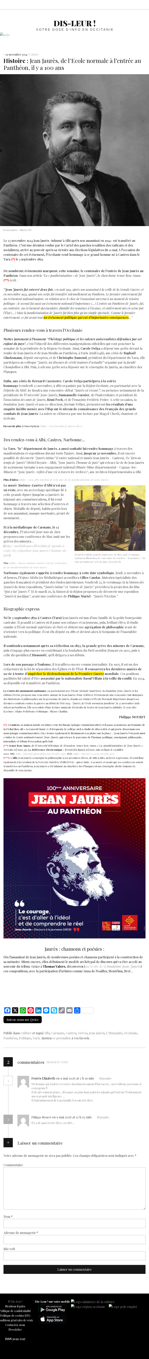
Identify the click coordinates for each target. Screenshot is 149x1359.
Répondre (105, 1078)
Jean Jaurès (97, 1033)
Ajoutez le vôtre (57, 1062)
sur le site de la (113, 966)
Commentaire (13, 1165)
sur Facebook (109, 4)
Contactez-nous (15, 1325)
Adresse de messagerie (20, 1232)
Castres (71, 1033)
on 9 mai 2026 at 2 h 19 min (75, 1078)
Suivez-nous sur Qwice (23, 1020)
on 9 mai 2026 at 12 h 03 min (72, 1117)
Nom (8, 1216)
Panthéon (10, 1038)
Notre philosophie (134, 4)
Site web (9, 1249)
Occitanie (130, 1033)
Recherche (143, 4)
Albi (47, 1033)
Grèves (82, 1033)
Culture (34, 55)
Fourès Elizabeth (43, 1078)
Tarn (36, 1038)
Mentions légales (15, 1306)
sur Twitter (117, 4)
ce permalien (61, 1038)
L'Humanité (114, 1033)
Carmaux (57, 1033)
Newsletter (15, 1329)
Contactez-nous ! (126, 4)
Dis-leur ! (75, 23)
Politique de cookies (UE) (15, 1315)
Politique (25, 1038)
